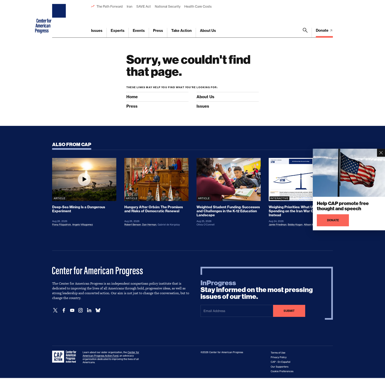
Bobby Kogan (295, 224)
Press (158, 30)
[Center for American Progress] (59, 19)
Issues (96, 30)
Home (132, 96)
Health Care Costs (197, 6)
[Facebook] (64, 310)
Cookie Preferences (282, 371)
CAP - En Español (280, 361)
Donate (322, 30)
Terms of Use (278, 352)
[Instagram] (80, 310)
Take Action (181, 30)
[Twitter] (55, 310)
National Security (167, 6)
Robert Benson (132, 224)
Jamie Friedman (278, 224)
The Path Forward (109, 6)
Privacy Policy (279, 357)
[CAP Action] (65, 357)
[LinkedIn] (89, 310)
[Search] (305, 33)
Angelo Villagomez (82, 224)
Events (139, 30)
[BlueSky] (97, 310)
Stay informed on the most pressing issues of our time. (257, 290)
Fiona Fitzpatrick (61, 224)
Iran (129, 6)
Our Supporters (279, 366)
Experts (118, 30)
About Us (208, 30)
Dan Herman (149, 224)
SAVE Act (143, 6)
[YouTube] (72, 310)
